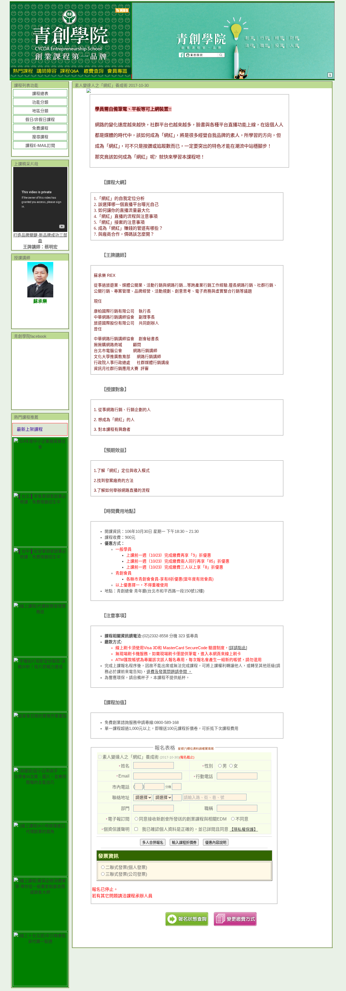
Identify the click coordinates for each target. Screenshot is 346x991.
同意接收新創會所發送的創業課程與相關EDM (183, 819)
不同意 (241, 819)
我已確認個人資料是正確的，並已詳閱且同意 (200, 829)
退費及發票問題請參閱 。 (169, 672)
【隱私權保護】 (243, 829)
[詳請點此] (238, 648)
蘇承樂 (40, 301)
